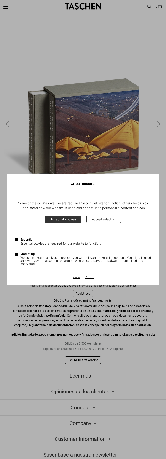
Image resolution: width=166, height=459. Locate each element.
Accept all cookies (63, 219)
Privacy (89, 277)
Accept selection (103, 219)
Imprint (76, 277)
